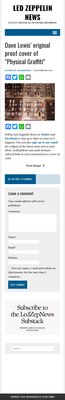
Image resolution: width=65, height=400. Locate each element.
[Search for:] (32, 348)
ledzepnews (24, 70)
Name (11, 237)
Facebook (11, 138)
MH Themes (50, 396)
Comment (14, 211)
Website (13, 258)
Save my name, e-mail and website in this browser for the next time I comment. (32, 272)
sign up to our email (45, 142)
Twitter (45, 134)
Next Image (33, 165)
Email (11, 247)
